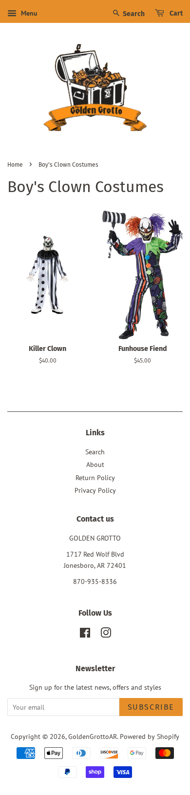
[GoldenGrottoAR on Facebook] (85, 634)
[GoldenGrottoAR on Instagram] (105, 634)
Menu (28, 13)
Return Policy (95, 477)
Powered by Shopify (149, 736)
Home (15, 164)
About (95, 464)
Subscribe (151, 707)
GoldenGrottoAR (92, 736)
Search (133, 14)
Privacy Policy (95, 490)
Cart (175, 13)
